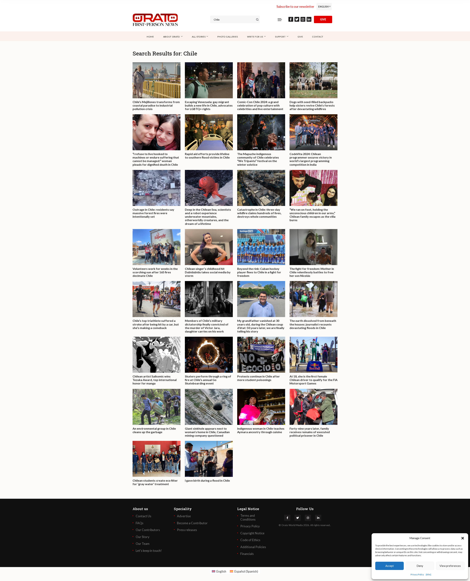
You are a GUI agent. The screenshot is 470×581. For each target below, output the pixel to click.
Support (280, 36)
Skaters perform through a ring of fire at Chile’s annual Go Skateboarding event (208, 380)
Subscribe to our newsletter (295, 6)
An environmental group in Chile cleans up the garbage (154, 430)
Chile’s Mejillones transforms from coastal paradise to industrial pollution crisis (156, 105)
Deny (420, 565)
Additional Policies (253, 547)
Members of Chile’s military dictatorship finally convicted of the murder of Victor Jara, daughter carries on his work (206, 326)
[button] (462, 538)
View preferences (450, 565)
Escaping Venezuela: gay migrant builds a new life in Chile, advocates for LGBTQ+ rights (209, 105)
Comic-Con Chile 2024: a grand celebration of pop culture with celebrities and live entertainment (260, 105)
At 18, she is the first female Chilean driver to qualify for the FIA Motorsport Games (313, 380)
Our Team (142, 544)
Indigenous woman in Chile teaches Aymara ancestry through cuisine (260, 430)
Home (150, 36)
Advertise (184, 516)
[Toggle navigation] (280, 19)
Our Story (142, 537)
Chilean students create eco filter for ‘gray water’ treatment (155, 482)
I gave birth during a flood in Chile (207, 480)
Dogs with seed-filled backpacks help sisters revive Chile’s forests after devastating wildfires (312, 105)
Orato (284, 525)
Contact (317, 36)
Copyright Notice (252, 533)
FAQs (139, 523)
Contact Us (143, 516)
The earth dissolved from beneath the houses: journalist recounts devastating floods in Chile (313, 324)
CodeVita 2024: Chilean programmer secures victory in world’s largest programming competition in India (311, 159)
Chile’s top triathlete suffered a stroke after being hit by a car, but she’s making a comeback (156, 324)
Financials (247, 554)
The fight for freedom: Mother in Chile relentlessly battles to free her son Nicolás (312, 272)
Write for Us (255, 36)
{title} (428, 574)
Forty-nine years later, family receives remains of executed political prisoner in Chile (310, 432)
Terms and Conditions (248, 517)
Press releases (187, 530)
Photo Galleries (227, 36)
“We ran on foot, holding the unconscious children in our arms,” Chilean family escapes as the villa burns (312, 215)
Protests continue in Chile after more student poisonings (258, 378)
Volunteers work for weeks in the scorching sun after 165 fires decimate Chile (155, 272)
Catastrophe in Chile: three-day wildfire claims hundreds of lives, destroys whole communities (259, 213)
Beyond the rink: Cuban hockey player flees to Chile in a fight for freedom (259, 272)
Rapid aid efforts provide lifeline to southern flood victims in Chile (207, 155)
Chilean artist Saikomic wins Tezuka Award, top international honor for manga (155, 380)
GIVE (323, 19)
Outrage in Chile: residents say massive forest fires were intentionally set (153, 213)
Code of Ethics (250, 540)
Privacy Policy (417, 574)
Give (300, 36)
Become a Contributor (192, 523)
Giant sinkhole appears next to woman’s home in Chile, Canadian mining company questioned (207, 432)
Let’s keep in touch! (149, 551)
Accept (389, 565)
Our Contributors (148, 530)
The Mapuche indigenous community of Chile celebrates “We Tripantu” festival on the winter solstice (258, 159)
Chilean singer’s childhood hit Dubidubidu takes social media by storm (208, 272)
